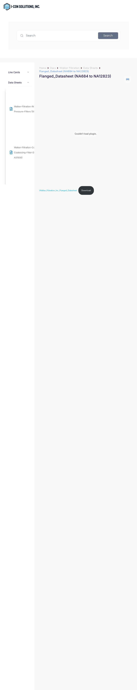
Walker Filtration (69, 68)
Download (86, 190)
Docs (53, 68)
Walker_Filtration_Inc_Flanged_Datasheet (58, 190)
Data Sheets (90, 68)
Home (42, 68)
